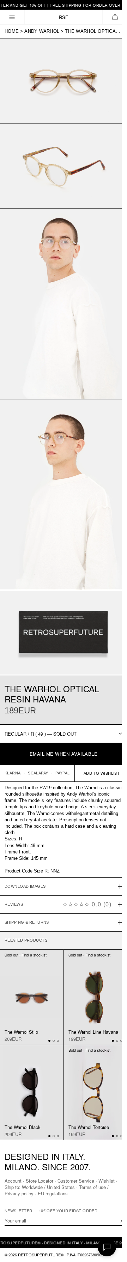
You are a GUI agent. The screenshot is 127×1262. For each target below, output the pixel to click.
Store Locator (39, 1180)
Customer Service (76, 1180)
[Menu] (12, 17)
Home (12, 31)
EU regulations (53, 1193)
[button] (115, 17)
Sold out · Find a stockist (26, 928)
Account (13, 1180)
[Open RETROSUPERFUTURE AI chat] (107, 1247)
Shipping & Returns (27, 896)
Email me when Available (64, 753)
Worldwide (35, 1187)
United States (64, 1187)
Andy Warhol (41, 31)
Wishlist (106, 1180)
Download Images (25, 860)
